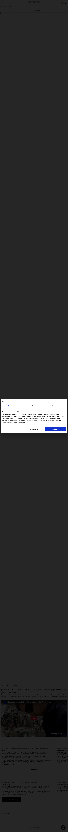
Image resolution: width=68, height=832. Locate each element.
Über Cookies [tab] (56, 406)
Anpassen (33, 429)
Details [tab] (34, 406)
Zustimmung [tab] (12, 406)
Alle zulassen (55, 429)
